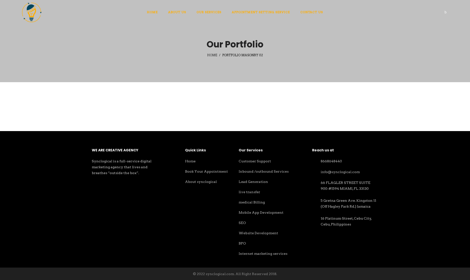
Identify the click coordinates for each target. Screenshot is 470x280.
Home (212, 55)
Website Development (258, 233)
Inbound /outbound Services (264, 171)
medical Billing (252, 202)
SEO (242, 223)
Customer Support (255, 161)
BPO (242, 243)
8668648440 (331, 161)
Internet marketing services (263, 254)
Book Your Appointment (206, 171)
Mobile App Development (261, 212)
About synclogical (201, 182)
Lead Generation (253, 182)
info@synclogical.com (340, 172)
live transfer (249, 192)
